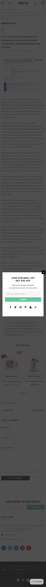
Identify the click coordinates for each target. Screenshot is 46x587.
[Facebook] (10, 307)
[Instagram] (20, 307)
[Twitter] (15, 307)
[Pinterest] (25, 307)
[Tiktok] (35, 307)
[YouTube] (30, 307)
